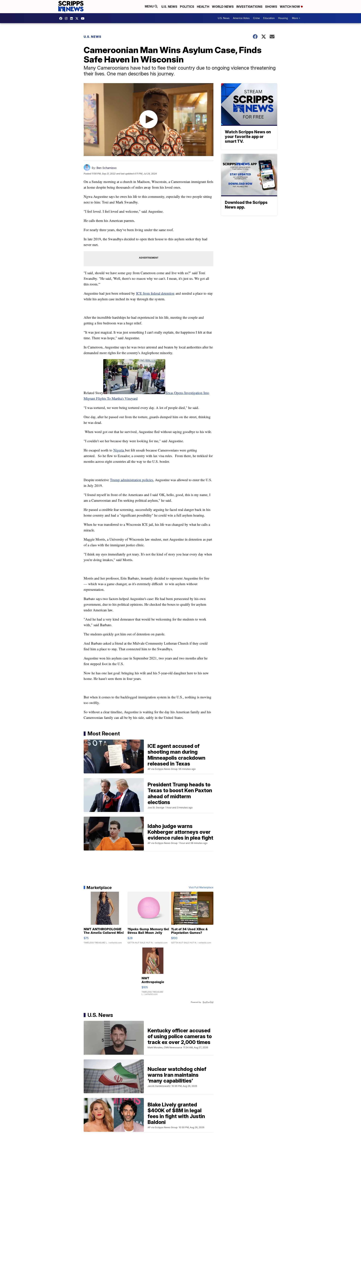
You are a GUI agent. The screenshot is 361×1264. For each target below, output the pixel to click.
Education (269, 18)
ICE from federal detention (155, 293)
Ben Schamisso (106, 168)
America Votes (241, 18)
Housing (283, 18)
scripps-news (72, 18)
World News (223, 6)
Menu (150, 6)
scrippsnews (61, 18)
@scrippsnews (83, 18)
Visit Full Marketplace (201, 887)
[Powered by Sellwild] (207, 1002)
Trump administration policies (131, 479)
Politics (187, 6)
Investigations (249, 6)
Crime (256, 18)
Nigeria (119, 450)
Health (203, 6)
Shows (271, 6)
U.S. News (169, 6)
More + (296, 18)
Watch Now (290, 6)
